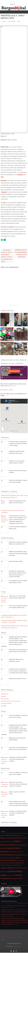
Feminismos (11, 854)
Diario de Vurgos (5, 698)
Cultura (18, 21)
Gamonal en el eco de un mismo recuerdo (10, 700)
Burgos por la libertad (6, 837)
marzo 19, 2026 (11, 21)
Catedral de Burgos (4, 841)
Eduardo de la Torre (11, 385)
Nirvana (14, 946)
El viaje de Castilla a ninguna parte (16, 851)
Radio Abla (3, 696)
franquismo (19, 854)
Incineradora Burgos (14, 864)
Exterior (3, 854)
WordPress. (19, 946)
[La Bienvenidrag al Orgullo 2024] (7, 334)
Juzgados (3, 867)
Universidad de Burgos (16, 878)
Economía (16, 848)
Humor (16, 860)
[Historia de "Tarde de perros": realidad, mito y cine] (21, 320)
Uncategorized (5, 878)
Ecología (8, 848)
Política (18, 871)
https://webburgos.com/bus (6, 389)
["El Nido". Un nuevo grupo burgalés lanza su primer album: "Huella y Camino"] (7, 348)
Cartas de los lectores (20, 837)
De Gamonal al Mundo (6, 703)
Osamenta (4, 191)
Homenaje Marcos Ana (5, 857)
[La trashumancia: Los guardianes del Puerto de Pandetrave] (21, 348)
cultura (4, 21)
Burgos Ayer (22, 835)
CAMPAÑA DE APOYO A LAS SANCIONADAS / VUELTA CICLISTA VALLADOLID (21, 253)
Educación (4, 851)
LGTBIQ (15, 867)
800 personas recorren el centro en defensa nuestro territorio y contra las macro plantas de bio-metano (7, 255)
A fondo (2, 835)
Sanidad (3, 875)
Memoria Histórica (22, 867)
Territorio (18, 875)
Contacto (12, 4)
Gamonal (25, 854)
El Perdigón (3, 705)
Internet (20, 864)
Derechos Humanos (7, 844)
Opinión (11, 871)
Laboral (9, 867)
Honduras (13, 857)
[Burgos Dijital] (11, 2)
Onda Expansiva (5, 693)
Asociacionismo (15, 835)
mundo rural (4, 871)
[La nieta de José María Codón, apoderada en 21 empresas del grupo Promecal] (7, 320)
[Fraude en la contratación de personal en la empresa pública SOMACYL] (21, 334)
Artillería (7, 835)
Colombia (12, 841)
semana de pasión (10, 875)
